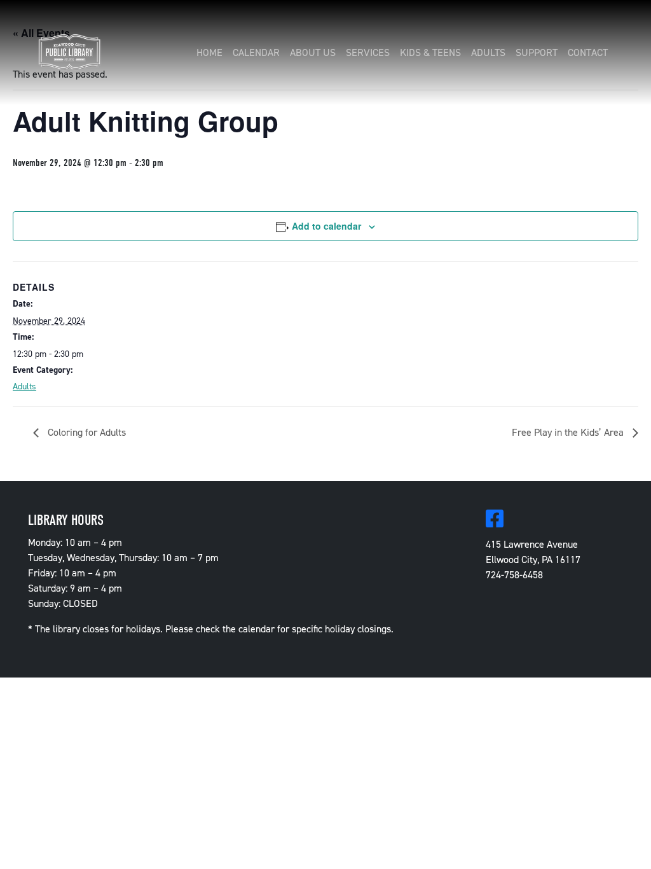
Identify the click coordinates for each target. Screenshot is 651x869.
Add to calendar (326, 225)
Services (368, 52)
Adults (488, 52)
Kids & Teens (430, 52)
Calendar (256, 52)
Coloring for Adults (85, 432)
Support (537, 52)
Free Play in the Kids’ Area (569, 432)
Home (209, 52)
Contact (588, 52)
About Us (313, 52)
